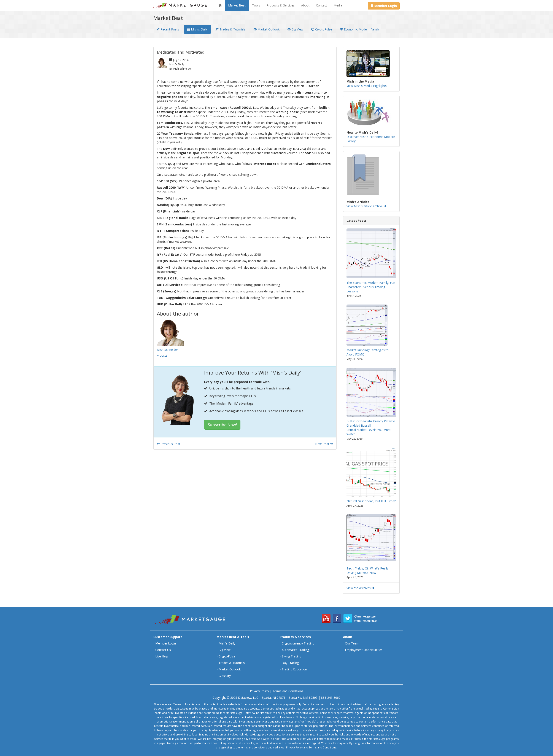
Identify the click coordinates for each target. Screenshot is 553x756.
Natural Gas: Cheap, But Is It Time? (371, 501)
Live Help (161, 656)
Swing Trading (291, 656)
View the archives (359, 588)
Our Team (352, 643)
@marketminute (365, 621)
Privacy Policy (259, 691)
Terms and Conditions (287, 691)
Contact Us (163, 650)
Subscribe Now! (222, 424)
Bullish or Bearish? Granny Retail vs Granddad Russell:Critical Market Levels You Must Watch (371, 427)
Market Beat (237, 5)
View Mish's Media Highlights (366, 86)
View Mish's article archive (365, 206)
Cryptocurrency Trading (298, 643)
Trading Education (294, 669)
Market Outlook (268, 29)
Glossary (225, 676)
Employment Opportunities (364, 650)
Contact (321, 5)
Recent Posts (169, 29)
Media (338, 5)
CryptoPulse (323, 29)
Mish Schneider (167, 350)
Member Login (165, 643)
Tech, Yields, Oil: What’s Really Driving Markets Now (367, 570)
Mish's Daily (199, 29)
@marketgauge (365, 616)
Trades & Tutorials (232, 29)
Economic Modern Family (361, 29)
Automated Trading (295, 650)
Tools (256, 5)
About (305, 5)
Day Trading (290, 663)
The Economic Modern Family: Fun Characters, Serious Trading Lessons (370, 287)
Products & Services (281, 5)
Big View (297, 29)
